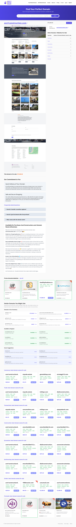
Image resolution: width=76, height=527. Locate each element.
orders (12, 379)
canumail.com (44, 483)
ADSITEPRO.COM (8, 292)
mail (40, 379)
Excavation (50, 50)
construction (8, 395)
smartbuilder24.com (46, 427)
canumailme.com (28, 409)
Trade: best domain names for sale (13, 388)
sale (28, 395)
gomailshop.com (45, 374)
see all (21, 278)
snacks (33, 486)
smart (33, 430)
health (51, 284)
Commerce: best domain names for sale (15, 370)
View (36, 313)
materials (58, 487)
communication (33, 413)
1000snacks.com (28, 483)
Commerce (50, 38)
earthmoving (8, 379)
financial (66, 413)
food (49, 286)
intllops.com (44, 392)
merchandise (32, 484)
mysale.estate (27, 374)
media (29, 413)
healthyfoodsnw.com (47, 282)
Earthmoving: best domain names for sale (15, 459)
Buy (36, 332)
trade (14, 376)
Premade (49, 58)
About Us (53, 2)
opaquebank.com (63, 409)
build (23, 432)
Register (70, 2)
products (44, 284)
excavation (12, 395)
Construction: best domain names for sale (15, 423)
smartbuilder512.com (64, 427)
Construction (50, 47)
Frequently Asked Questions (12, 205)
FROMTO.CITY (59, 510)
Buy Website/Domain (32, 2)
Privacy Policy (60, 523)
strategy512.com (62, 374)
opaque (58, 414)
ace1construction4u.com (14, 374)
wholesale (27, 484)
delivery (46, 286)
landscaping (64, 449)
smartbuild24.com (29, 427)
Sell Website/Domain (42, 2)
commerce (7, 376)
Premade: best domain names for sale (14, 496)
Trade (49, 41)
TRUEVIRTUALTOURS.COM (61, 292)
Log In (66, 2)
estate (31, 395)
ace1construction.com (15, 23)
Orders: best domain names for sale (14, 478)
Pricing (58, 2)
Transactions (50, 44)
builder (41, 432)
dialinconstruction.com (64, 392)
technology (24, 430)
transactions (25, 395)
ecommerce (42, 286)
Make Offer (69, 22)
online (41, 284)
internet (48, 284)
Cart (63, 2)
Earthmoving (50, 53)
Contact (48, 2)
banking (62, 413)
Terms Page (66, 523)
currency (58, 413)
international (47, 395)
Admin (71, 523)
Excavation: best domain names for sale (15, 440)
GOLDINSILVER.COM (26, 292)
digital (34, 376)
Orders (49, 56)
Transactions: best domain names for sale (15, 405)
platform (24, 414)
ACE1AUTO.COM (42, 510)
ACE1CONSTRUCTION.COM (10, 510)
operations (41, 397)
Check (35, 351)
